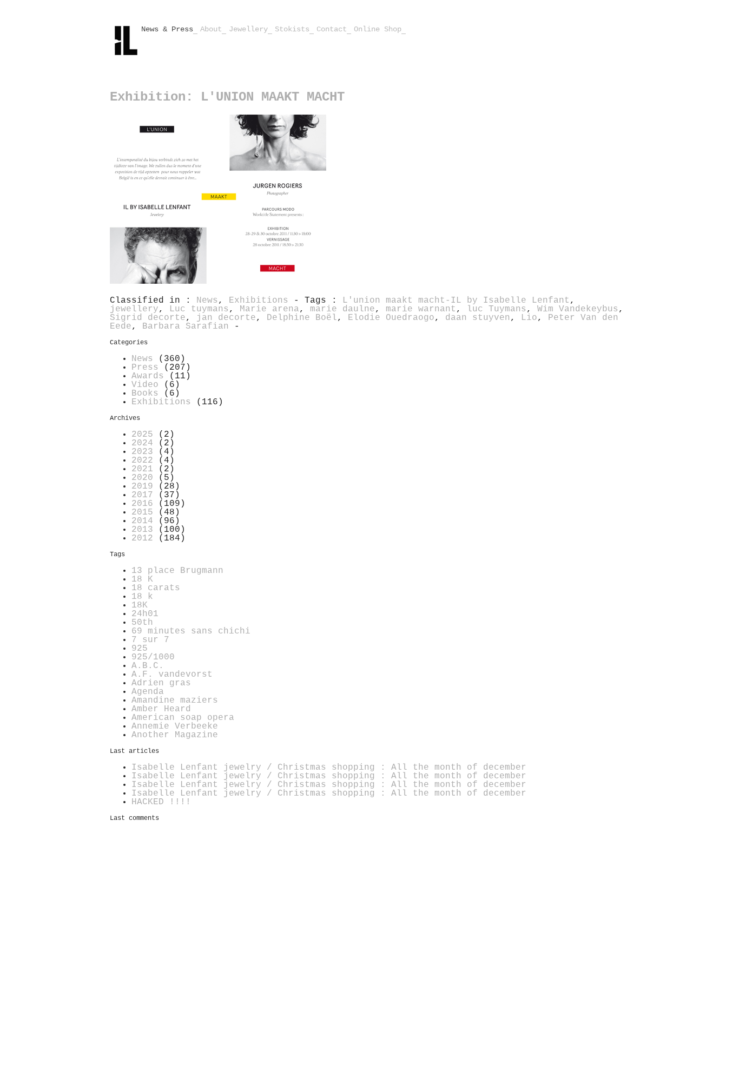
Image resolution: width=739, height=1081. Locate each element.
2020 (142, 478)
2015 (142, 512)
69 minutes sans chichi (190, 631)
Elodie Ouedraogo (391, 318)
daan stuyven (477, 318)
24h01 (145, 614)
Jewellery (248, 29)
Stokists (292, 29)
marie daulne (342, 309)
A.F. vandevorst (172, 674)
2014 (142, 521)
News (207, 300)
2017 (142, 495)
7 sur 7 (150, 640)
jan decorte (226, 318)
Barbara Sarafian (185, 326)
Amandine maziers (174, 700)
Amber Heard (161, 709)
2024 (142, 443)
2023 (142, 452)
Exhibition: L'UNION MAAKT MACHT (227, 97)
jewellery (134, 309)
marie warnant (421, 309)
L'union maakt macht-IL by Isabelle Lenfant (456, 300)
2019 (142, 486)
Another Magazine (174, 735)
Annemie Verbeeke (174, 726)
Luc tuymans (199, 309)
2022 (142, 460)
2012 (142, 538)
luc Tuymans (496, 309)
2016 (142, 504)
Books (145, 393)
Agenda (147, 692)
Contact (331, 29)
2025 (142, 434)
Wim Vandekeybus (577, 309)
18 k (142, 597)
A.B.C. (147, 666)
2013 (142, 530)
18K (139, 605)
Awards (147, 376)
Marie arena (269, 309)
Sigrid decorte (148, 318)
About (211, 29)
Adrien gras (161, 683)
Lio (529, 318)
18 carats (155, 588)
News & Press (167, 29)
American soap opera (182, 718)
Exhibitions (258, 300)
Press (145, 367)
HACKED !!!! (161, 802)
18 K (142, 579)
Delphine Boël (302, 318)
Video (145, 385)
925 (139, 648)
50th (142, 623)
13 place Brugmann (177, 571)
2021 (142, 469)
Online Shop (377, 29)
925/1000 (153, 657)
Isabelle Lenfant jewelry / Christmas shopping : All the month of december (328, 767)
